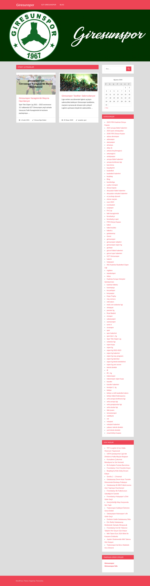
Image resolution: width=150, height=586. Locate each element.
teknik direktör (112, 367)
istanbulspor (111, 273)
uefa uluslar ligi (112, 407)
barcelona (110, 165)
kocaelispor (111, 290)
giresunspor (111, 239)
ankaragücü (111, 153)
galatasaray (111, 233)
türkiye (109, 390)
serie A (109, 325)
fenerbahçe (111, 216)
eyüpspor (110, 208)
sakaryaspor (111, 319)
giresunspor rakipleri (114, 242)
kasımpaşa (111, 287)
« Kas (106, 108)
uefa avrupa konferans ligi (116, 399)
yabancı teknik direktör (115, 427)
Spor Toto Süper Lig (114, 339)
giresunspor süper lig (114, 245)
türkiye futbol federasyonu (116, 396)
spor (108, 330)
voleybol (110, 421)
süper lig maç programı (115, 356)
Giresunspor (25, 5)
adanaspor (110, 139)
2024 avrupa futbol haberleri (117, 128)
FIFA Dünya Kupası (114, 222)
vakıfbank (110, 416)
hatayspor (110, 262)
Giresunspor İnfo (111, 566)
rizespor (110, 316)
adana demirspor (113, 136)
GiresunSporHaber (40, 120)
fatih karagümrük (113, 213)
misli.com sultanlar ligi (115, 305)
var (108, 419)
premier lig (110, 310)
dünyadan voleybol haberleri (117, 193)
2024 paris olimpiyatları (115, 131)
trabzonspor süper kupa (115, 379)
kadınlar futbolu (112, 285)
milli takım (110, 302)
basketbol (110, 171)
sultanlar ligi (111, 342)
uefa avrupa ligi (112, 402)
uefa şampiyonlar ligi (114, 404)
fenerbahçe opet (112, 219)
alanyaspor (111, 142)
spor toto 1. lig (112, 336)
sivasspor (110, 327)
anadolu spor (82, 120)
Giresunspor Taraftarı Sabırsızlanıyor (78, 96)
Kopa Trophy (111, 296)
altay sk (109, 148)
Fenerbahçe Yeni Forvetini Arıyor (119, 468)
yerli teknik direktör (113, 430)
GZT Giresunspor (48, 5)
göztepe (110, 248)
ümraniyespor (112, 413)
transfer (109, 382)
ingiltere (110, 270)
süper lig (110, 347)
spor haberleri (112, 333)
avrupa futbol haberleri (115, 159)
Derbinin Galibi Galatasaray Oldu (119, 519)
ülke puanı (110, 410)
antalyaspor (111, 156)
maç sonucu (111, 299)
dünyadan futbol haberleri (116, 191)
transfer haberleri (113, 384)
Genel (109, 236)
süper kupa (111, 344)
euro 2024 (110, 202)
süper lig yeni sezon (114, 364)
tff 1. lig (109, 373)
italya (109, 276)
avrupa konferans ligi (114, 162)
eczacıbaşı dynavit (113, 196)
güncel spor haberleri (114, 253)
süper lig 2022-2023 (114, 350)
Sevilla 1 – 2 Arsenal (114, 476)
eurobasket (111, 205)
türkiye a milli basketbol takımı (117, 393)
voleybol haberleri (113, 424)
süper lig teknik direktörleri (116, 362)
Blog (62, 5)
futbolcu (109, 230)
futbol (109, 225)
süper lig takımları (113, 359)
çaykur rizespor (112, 185)
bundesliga (111, 182)
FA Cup (109, 210)
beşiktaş (110, 176)
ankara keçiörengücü (114, 151)
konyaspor (110, 293)
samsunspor (111, 322)
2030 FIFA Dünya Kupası (116, 134)
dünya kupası (111, 188)
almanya (110, 145)
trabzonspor (111, 376)
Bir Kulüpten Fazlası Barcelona (118, 465)
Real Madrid (111, 313)
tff (107, 370)
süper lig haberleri (113, 353)
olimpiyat (110, 307)
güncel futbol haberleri (115, 250)
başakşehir (111, 168)
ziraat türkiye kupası (114, 433)
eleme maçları (112, 199)
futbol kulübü (111, 228)
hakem (109, 259)
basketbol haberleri (114, 173)
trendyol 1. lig (111, 387)
